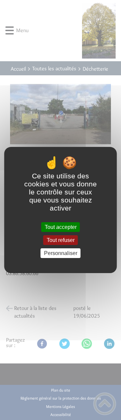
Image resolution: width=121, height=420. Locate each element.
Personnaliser (60, 253)
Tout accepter (61, 227)
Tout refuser (61, 240)
